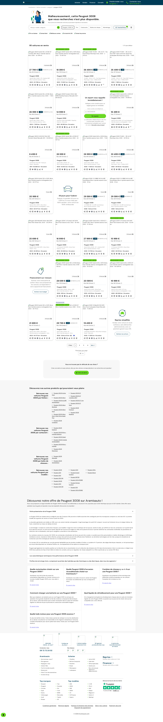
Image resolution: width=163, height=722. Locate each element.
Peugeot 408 (57, 484)
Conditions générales (49, 706)
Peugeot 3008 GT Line (77, 400)
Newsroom (44, 670)
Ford (58, 690)
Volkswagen (44, 695)
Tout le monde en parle (47, 668)
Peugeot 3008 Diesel (60, 437)
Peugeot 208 (57, 473)
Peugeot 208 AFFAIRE (77, 480)
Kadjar (91, 690)
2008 (71, 686)
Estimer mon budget (40, 292)
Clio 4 (90, 686)
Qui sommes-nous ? (47, 659)
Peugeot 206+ (92, 470)
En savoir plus (34, 585)
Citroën (43, 688)
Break (71, 666)
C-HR (90, 684)
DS (58, 699)
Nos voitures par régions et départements (93, 669)
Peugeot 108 (74, 487)
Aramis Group (45, 674)
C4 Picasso (73, 695)
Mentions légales (63, 706)
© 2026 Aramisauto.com (81, 714)
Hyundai (59, 686)
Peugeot (43, 686)
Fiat (58, 684)
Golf (90, 688)
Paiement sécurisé (115, 706)
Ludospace (73, 670)
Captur (72, 697)
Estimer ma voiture (122, 334)
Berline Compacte (75, 661)
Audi (42, 697)
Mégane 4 (91, 693)
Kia (58, 688)
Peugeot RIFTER (75, 477)
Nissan (43, 699)
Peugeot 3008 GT (76, 393)
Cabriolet (91, 661)
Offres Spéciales (93, 663)
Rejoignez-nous (45, 663)
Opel (42, 690)
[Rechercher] (58, 27)
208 (71, 684)
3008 (71, 690)
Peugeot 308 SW (58, 478)
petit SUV (94, 522)
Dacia (42, 693)
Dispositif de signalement (82, 708)
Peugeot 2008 (58, 470)
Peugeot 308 (57, 475)
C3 (70, 693)
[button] (72, 27)
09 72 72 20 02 (46, 650)
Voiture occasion (41, 7)
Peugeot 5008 (58, 481)
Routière (72, 663)
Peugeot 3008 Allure (59, 398)
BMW (58, 693)
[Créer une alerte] (3, 715)
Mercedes (60, 695)
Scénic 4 (91, 695)
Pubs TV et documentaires (48, 672)
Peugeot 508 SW (58, 486)
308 (71, 688)
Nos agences (44, 661)
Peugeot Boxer (92, 473)
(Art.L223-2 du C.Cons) (98, 125)
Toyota (59, 697)
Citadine (72, 659)
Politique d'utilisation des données (82, 706)
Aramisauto (32, 7)
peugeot (49, 7)
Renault (43, 684)
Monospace (73, 668)
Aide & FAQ (44, 666)
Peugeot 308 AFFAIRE (77, 490)
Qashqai (91, 697)
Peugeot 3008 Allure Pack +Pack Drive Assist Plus (58, 416)
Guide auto (92, 666)
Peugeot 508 (74, 470)
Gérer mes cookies (101, 706)
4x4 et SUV (92, 659)
